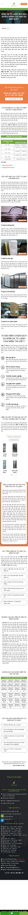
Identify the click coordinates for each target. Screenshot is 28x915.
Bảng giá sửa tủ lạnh (7, 165)
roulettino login (18, 767)
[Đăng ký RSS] (17, 872)
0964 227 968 (5, 913)
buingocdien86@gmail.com (12, 867)
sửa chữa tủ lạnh (19, 71)
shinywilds (11, 767)
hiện (8, 28)
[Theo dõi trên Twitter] (11, 872)
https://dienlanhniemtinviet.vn (14, 869)
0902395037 (16, 913)
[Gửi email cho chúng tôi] (13, 872)
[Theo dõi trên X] (10, 872)
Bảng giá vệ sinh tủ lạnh (8, 167)
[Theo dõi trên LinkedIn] (19, 872)
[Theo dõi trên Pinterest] (16, 872)
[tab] (14, 436)
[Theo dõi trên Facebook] (5, 872)
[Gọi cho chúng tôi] (14, 872)
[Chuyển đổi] (2, 569)
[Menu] (2, 4)
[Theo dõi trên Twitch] (22, 872)
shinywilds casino (4, 767)
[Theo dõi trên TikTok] (8, 872)
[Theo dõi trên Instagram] (6, 872)
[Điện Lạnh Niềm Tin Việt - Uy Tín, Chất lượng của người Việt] (14, 4)
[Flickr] (21, 872)
